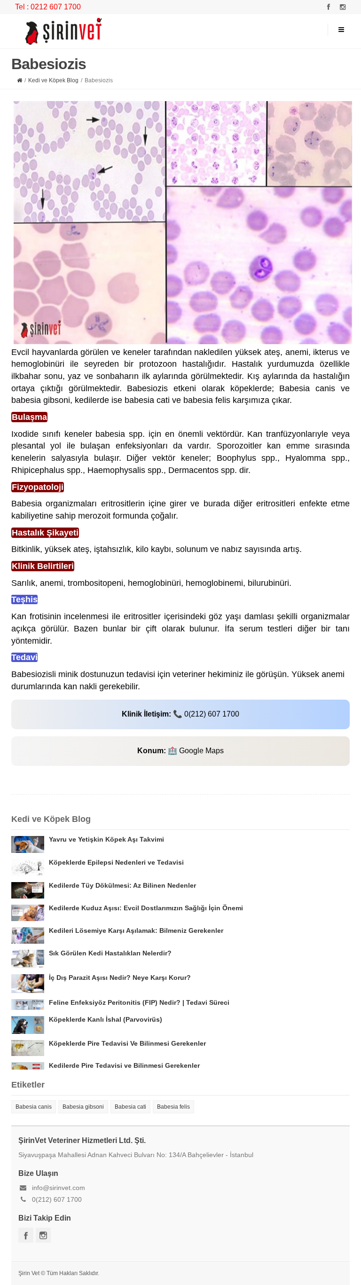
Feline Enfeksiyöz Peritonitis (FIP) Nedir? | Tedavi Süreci (139, 1002)
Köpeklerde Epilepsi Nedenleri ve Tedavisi (116, 862)
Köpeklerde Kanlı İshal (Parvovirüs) (105, 1019)
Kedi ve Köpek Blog (53, 80)
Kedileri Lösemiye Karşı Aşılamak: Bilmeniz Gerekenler (136, 930)
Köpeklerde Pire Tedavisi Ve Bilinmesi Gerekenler (127, 1043)
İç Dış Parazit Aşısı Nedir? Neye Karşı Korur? (120, 977)
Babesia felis (173, 1107)
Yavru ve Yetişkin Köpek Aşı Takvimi (106, 839)
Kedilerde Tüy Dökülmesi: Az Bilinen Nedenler (122, 885)
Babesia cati (130, 1107)
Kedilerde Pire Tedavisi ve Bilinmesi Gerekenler (124, 1065)
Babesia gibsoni (83, 1107)
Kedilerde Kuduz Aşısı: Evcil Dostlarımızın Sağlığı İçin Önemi (146, 908)
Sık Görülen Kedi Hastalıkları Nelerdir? (110, 953)
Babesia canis (34, 1107)
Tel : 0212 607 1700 (48, 7)
